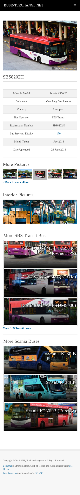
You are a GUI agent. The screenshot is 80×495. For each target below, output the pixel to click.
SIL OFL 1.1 (41, 473)
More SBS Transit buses (17, 328)
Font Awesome (10, 473)
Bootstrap (7, 465)
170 (59, 133)
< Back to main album (16, 182)
